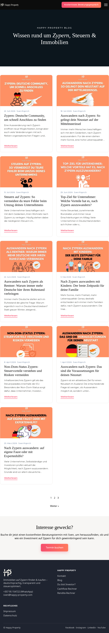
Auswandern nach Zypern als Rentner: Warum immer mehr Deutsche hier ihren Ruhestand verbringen (24, 287)
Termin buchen (54, 547)
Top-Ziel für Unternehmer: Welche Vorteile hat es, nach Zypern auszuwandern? (79, 201)
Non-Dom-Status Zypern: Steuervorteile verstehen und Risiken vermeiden (23, 371)
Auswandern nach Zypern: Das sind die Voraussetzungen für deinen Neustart (81, 371)
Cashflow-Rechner (67, 588)
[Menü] (106, 5)
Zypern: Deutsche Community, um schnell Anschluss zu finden (25, 118)
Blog (59, 580)
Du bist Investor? (66, 584)
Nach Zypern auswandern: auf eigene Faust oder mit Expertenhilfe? (24, 452)
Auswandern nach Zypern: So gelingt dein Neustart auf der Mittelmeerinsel (80, 120)
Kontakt (61, 575)
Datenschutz (10, 615)
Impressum (9, 611)
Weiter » (54, 506)
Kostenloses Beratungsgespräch (81, 4)
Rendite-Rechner (66, 593)
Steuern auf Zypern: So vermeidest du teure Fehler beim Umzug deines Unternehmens (25, 201)
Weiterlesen (10, 145)
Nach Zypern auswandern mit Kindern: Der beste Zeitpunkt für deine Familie (82, 285)
